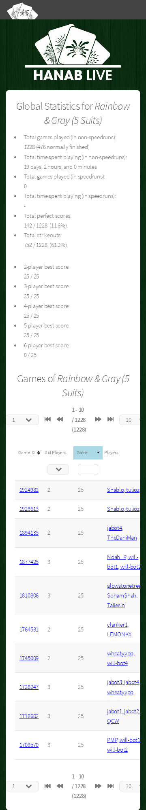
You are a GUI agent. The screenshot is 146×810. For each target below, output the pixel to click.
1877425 (29, 562)
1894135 (29, 532)
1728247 (29, 687)
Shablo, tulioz (123, 489)
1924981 (29, 489)
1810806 (29, 595)
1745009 (29, 658)
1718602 (29, 716)
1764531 (29, 629)
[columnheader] (29, 452)
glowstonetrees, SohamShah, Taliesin (126, 595)
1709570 (29, 744)
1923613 (29, 508)
